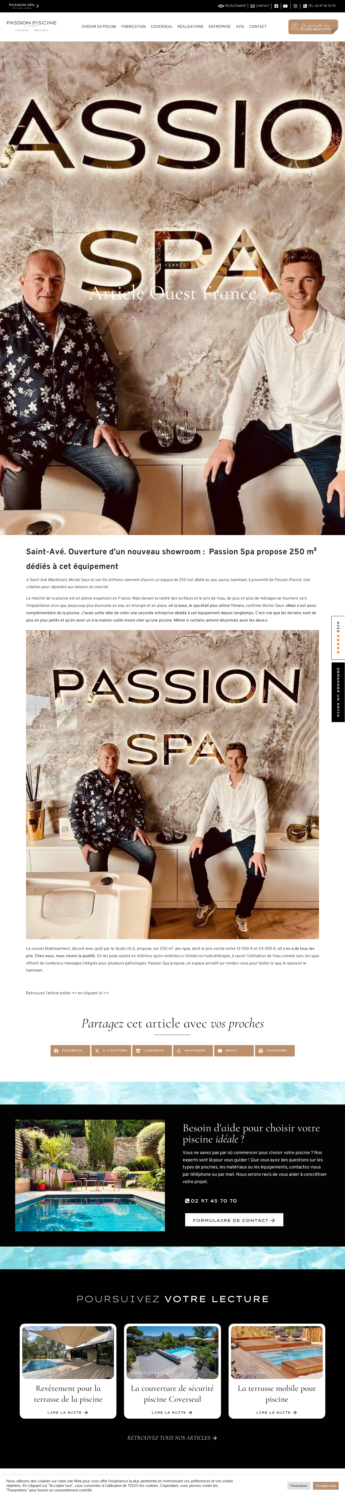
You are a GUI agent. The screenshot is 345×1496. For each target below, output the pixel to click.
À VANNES (172, 265)
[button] (70, 1050)
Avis (240, 27)
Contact (258, 27)
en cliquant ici (90, 993)
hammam (238, 580)
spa (213, 580)
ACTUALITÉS (41, 1373)
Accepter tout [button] (326, 1486)
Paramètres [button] (298, 1486)
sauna (223, 580)
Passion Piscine (287, 580)
